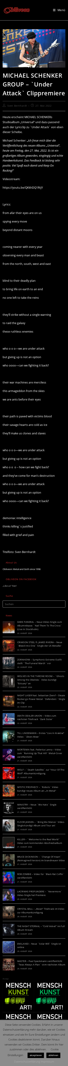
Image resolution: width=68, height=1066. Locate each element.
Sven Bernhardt (17, 105)
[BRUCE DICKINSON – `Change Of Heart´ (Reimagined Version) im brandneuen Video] (9, 860)
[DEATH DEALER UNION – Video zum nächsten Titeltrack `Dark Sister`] (9, 719)
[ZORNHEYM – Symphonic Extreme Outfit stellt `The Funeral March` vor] (9, 663)
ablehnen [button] (53, 1055)
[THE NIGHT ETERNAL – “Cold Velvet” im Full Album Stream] (9, 930)
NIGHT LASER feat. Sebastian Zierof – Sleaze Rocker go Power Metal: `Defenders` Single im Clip (41, 699)
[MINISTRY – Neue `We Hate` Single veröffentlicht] (9, 808)
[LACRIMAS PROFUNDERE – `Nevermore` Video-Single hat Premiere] (9, 895)
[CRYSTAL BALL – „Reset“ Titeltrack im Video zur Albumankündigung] (9, 912)
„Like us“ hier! (10, 585)
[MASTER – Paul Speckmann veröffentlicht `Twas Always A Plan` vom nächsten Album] (9, 964)
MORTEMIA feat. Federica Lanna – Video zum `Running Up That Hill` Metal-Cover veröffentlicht (39, 753)
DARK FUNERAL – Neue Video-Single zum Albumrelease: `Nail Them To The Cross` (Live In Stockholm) (39, 625)
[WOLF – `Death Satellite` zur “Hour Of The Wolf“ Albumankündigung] (9, 773)
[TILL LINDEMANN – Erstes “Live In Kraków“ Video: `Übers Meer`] (9, 736)
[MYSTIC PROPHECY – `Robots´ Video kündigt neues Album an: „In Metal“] (9, 791)
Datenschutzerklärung (27, 1061)
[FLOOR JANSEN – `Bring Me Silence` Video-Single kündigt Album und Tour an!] (9, 825)
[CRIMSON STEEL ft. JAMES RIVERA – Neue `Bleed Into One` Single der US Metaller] (9, 646)
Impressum (47, 1061)
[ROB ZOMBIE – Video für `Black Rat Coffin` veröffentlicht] (9, 877)
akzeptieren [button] (36, 1055)
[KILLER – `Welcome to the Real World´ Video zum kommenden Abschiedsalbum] (9, 843)
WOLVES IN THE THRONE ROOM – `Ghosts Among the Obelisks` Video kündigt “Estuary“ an (40, 680)
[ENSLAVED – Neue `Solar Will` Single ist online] (9, 947)
